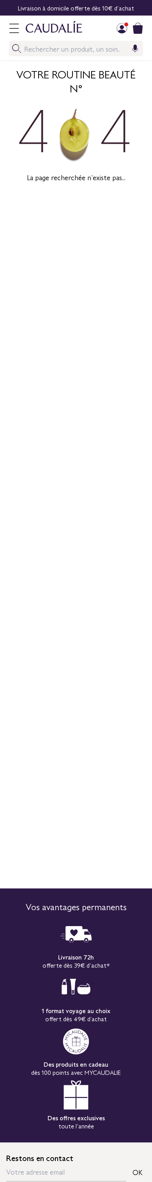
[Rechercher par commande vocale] (135, 49)
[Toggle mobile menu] (14, 28)
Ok (138, 1172)
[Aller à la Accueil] (58, 28)
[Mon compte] (122, 28)
